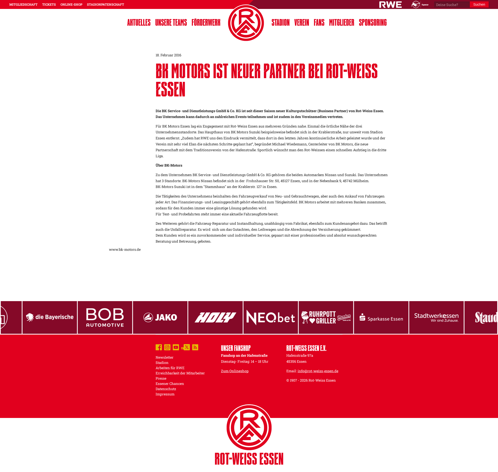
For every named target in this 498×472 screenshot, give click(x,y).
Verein (301, 22)
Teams (171, 22)
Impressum (165, 394)
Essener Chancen (170, 383)
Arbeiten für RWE (170, 367)
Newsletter (165, 357)
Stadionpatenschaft (105, 4)
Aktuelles (139, 22)
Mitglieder (341, 22)
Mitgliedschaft (23, 4)
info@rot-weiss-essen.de (318, 371)
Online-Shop (71, 4)
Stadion (281, 22)
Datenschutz (166, 388)
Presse (161, 378)
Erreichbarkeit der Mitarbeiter (180, 373)
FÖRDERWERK (206, 22)
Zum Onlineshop (235, 371)
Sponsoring (373, 22)
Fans (319, 22)
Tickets (49, 4)
